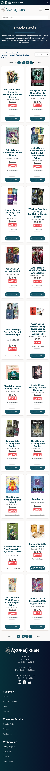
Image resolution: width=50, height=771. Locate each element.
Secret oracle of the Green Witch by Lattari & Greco (12, 549)
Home (3, 53)
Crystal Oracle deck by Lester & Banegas (37, 387)
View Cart (7, 752)
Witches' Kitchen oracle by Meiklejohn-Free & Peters (12, 93)
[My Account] (47, 2)
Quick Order (8, 761)
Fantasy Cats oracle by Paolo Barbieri (12, 443)
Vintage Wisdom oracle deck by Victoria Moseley (37, 93)
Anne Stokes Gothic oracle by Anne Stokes (37, 270)
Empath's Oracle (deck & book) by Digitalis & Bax (37, 601)
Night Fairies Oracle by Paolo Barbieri (37, 443)
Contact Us (7, 734)
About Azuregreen (10, 701)
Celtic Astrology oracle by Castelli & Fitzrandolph (12, 332)
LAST (39, 63)
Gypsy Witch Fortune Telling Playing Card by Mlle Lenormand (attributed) (38, 329)
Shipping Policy (9, 724)
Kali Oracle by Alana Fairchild (12, 270)
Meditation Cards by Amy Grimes (12, 387)
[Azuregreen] (13, 9)
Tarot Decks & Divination (9, 54)
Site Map (6, 711)
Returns (6, 756)
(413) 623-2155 (18, 2)
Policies (6, 729)
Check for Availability (12, 356)
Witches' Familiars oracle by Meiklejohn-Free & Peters (37, 213)
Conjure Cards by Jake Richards (37, 545)
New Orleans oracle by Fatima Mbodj (12, 499)
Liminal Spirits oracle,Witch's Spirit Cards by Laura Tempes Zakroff (37, 153)
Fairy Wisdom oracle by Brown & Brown (12, 152)
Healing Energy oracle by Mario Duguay (12, 212)
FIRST (11, 63)
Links (5, 706)
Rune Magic (37, 499)
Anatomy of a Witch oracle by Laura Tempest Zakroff (12, 601)
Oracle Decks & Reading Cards (15, 56)
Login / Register (9, 746)
